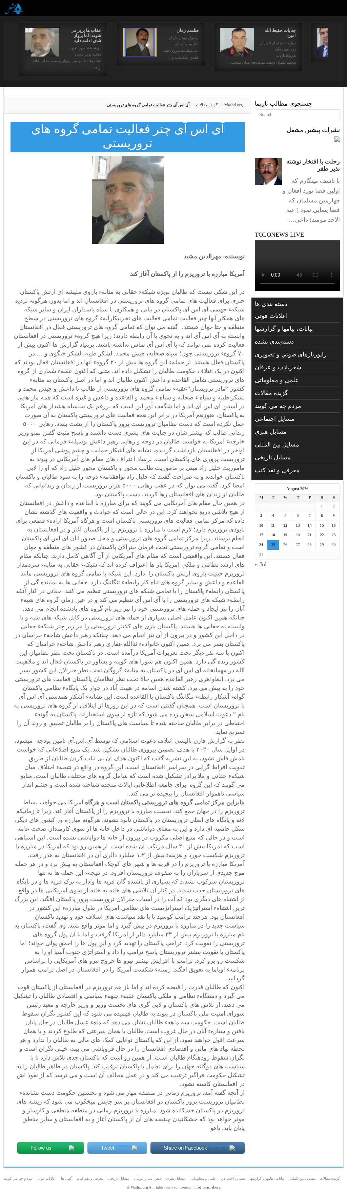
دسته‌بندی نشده (274, 341)
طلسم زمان (188, 30)
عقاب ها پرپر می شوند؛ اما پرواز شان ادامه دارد (85, 35)
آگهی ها (67, 1178)
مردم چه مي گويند (278, 405)
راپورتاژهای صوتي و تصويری (291, 354)
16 (334, 525)
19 (285, 535)
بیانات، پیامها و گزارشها (284, 328)
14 (310, 525)
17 (261, 535)
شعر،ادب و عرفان (278, 367)
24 (261, 545)
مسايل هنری (271, 431)
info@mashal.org (207, 1187)
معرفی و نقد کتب (277, 470)
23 (334, 535)
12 (285, 525)
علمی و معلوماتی (277, 380)
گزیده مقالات (207, 105)
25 (273, 545)
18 (273, 535)
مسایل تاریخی (273, 457)
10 (261, 525)
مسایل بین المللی (277, 444)
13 (298, 525)
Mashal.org (233, 105)
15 (322, 525)
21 (310, 535)
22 (322, 535)
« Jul (261, 564)
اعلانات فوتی (271, 315)
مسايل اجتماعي (274, 418)
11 (273, 525)
